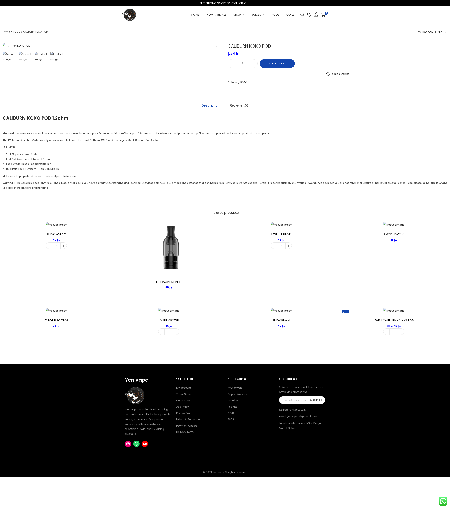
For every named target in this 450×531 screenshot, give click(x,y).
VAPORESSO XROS (56, 320)
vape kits (233, 400)
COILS (231, 413)
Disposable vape (238, 394)
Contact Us (183, 400)
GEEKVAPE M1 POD (168, 282)
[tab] (210, 105)
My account (183, 388)
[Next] (216, 45)
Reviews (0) (239, 105)
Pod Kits (232, 406)
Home (6, 32)
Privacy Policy (184, 413)
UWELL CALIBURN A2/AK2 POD (393, 320)
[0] (323, 15)
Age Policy (182, 406)
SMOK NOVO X (394, 234)
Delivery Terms (185, 432)
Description (210, 105)
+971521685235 (297, 410)
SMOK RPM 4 (281, 320)
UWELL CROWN (169, 320)
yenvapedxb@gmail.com (302, 416)
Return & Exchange (188, 419)
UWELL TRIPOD (281, 234)
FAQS (231, 419)
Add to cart (277, 63)
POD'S (16, 32)
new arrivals (235, 388)
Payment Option (186, 425)
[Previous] (8, 45)
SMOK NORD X (56, 234)
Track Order (183, 394)
